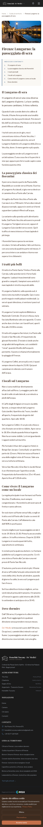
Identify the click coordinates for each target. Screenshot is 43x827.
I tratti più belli (13, 72)
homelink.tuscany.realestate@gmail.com (19, 730)
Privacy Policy (27, 807)
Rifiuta (21, 812)
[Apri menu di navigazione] (39, 3)
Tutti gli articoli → (9, 781)
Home (4, 14)
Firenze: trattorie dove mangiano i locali (16, 763)
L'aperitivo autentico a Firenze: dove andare (17, 767)
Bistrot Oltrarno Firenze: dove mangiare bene (18, 754)
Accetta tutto (21, 823)
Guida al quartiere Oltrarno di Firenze (15, 750)
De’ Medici (7, 627)
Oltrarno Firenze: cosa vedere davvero (15, 746)
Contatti (5, 716)
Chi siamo (5, 712)
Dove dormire (12, 82)
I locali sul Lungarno (15, 75)
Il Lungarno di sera (14, 65)
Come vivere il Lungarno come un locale (22, 79)
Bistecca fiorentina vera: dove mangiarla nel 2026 (19, 771)
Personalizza (21, 817)
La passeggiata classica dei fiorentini (21, 68)
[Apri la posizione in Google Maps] (33, 3)
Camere (4, 707)
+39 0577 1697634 (11, 734)
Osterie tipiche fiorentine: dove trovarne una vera (19, 759)
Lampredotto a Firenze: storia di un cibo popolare (19, 775)
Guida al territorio (15, 14)
